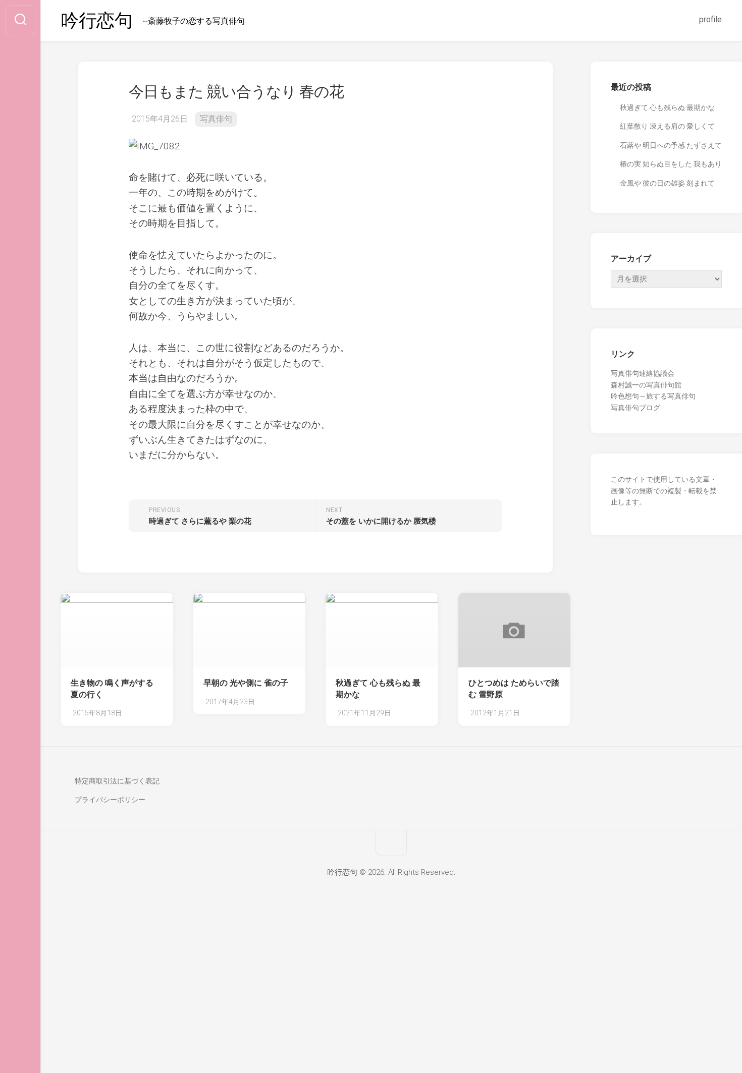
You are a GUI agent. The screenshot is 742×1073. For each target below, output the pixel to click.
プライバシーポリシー (110, 800)
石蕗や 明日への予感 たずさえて (671, 145)
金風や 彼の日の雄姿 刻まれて (667, 183)
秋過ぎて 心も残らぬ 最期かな (378, 688)
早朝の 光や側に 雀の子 (245, 683)
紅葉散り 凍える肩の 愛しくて (667, 126)
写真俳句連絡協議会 (642, 373)
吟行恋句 (96, 20)
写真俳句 (216, 119)
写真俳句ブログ (635, 408)
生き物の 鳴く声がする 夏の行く (112, 688)
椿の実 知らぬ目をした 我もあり (671, 164)
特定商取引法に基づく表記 (117, 781)
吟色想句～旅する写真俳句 (653, 396)
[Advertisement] (371, 998)
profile (710, 19)
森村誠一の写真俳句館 (646, 385)
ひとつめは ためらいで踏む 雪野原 (513, 688)
